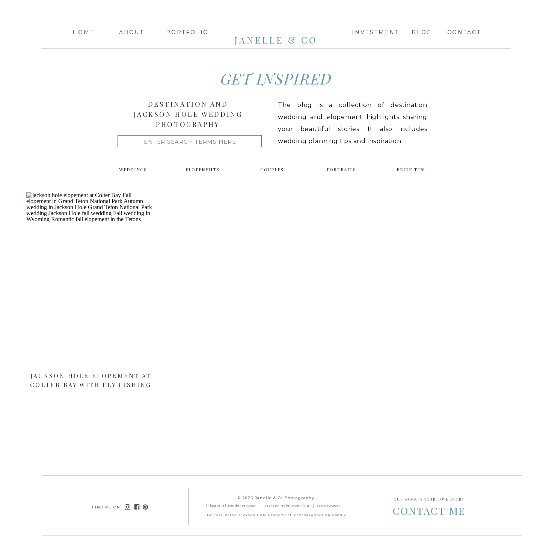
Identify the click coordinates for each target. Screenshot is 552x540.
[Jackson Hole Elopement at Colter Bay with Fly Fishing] (90, 281)
